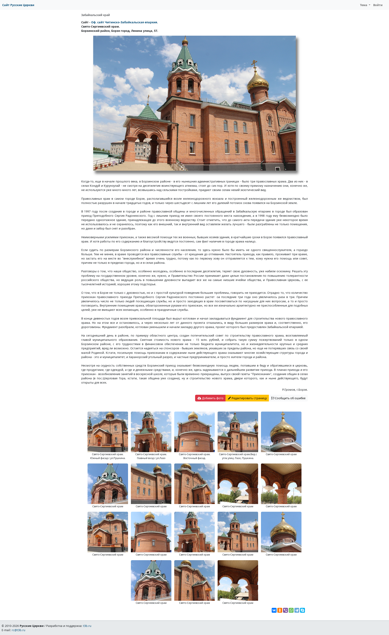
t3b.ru (87, 626)
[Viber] (285, 610)
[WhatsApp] (291, 610)
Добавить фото (212, 398)
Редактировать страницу (249, 398)
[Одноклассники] (279, 610)
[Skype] (302, 610)
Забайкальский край (95, 15)
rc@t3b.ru (18, 630)
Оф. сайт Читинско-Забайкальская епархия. (124, 22)
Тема (364, 5)
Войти (378, 5)
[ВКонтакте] (274, 610)
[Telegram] (296, 610)
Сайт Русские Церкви (18, 5)
